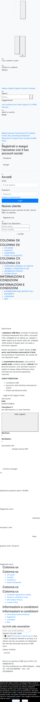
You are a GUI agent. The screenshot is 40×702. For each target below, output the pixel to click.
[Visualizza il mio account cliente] (17, 45)
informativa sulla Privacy (22, 636)
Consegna (9, 296)
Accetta (24, 701)
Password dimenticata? (11, 197)
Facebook (7, 158)
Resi (6, 299)
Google (6, 165)
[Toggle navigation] (17, 10)
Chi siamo (8, 248)
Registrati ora (8, 218)
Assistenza (9, 253)
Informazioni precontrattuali (18, 291)
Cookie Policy (10, 274)
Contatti (8, 250)
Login (20, 201)
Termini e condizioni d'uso (16, 268)
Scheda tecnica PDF (20, 449)
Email (4, 181)
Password (6, 190)
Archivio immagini (10, 469)
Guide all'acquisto (13, 255)
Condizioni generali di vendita (18, 266)
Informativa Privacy (13, 271)
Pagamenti (9, 294)
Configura (16, 701)
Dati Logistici (20, 414)
